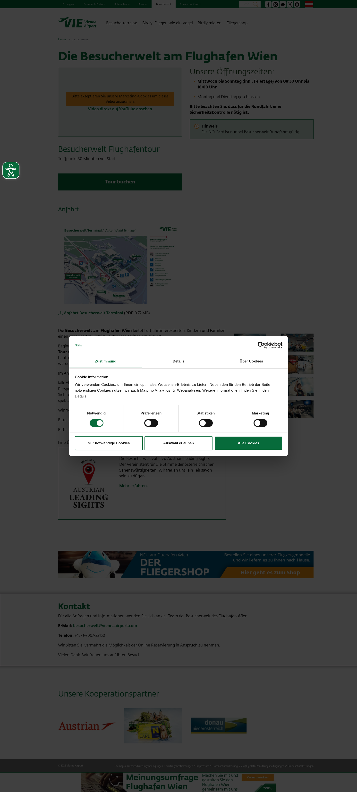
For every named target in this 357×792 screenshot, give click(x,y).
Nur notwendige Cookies (109, 443)
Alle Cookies (248, 443)
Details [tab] (179, 361)
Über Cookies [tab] (251, 361)
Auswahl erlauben (178, 443)
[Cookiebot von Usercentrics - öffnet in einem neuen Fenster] (261, 345)
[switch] (151, 423)
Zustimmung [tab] (106, 361)
